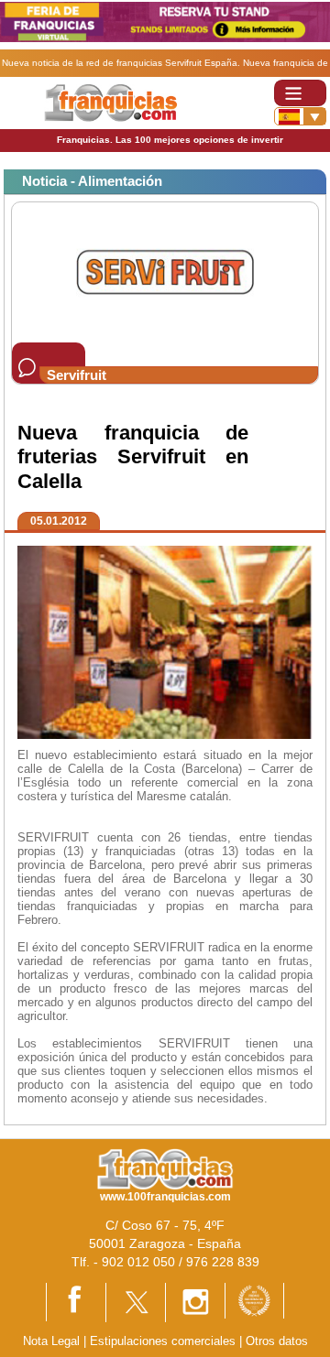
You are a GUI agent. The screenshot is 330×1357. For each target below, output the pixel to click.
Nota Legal (51, 1341)
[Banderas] (300, 116)
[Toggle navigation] (300, 93)
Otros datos (277, 1341)
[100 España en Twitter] (135, 1301)
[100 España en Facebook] (76, 1301)
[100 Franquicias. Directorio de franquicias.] (110, 102)
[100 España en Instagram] (195, 1301)
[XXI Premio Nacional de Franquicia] (254, 1300)
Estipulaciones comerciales (164, 1341)
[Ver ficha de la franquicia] (164, 271)
